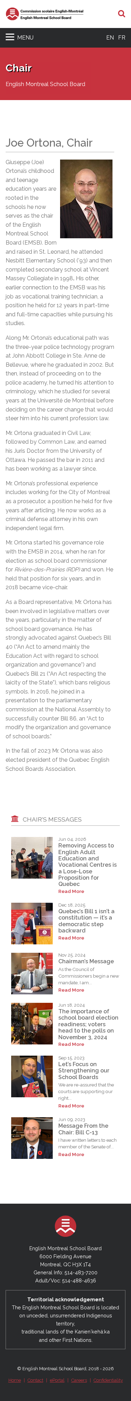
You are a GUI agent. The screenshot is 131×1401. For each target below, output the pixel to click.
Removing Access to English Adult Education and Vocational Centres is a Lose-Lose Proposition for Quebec (87, 864)
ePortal (57, 1380)
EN (110, 37)
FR (121, 37)
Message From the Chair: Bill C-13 (83, 1128)
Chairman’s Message (86, 961)
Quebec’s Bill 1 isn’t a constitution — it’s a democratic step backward (86, 921)
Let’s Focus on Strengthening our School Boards (83, 1070)
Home (14, 1380)
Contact (35, 1380)
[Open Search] (121, 14)
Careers (79, 1380)
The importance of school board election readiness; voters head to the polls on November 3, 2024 (88, 1024)
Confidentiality (108, 1380)
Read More (71, 891)
